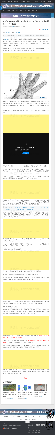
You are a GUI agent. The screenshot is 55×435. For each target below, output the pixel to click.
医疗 (13, 10)
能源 (29, 10)
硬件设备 (10, 1)
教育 (21, 10)
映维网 (18, 32)
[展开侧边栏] (52, 15)
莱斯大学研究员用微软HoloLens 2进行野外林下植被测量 (9, 394)
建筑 (17, 10)
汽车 (25, 10)
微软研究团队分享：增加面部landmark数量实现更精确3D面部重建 (25, 394)
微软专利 (34, 419)
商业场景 (35, 1)
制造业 (8, 10)
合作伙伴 (23, 1)
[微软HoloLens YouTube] (42, 425)
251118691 (37, 429)
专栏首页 (4, 1)
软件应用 (16, 1)
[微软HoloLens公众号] (44, 425)
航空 (33, 10)
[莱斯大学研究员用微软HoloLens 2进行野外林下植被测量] (9, 387)
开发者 (49, 1)
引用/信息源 (8, 32)
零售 (37, 10)
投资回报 (29, 1)
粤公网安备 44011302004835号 (11, 428)
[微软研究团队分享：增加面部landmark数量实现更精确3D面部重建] (25, 387)
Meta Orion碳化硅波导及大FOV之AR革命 (26, 16)
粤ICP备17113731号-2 (12, 427)
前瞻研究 (27, 419)
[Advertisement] (26, 62)
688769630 (38, 432)
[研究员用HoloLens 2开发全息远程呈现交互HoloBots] (40, 387)
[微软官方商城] (37, 425)
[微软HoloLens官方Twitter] (39, 425)
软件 (4, 10)
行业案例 (43, 1)
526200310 (37, 430)
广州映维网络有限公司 (13, 425)
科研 (13, 26)
